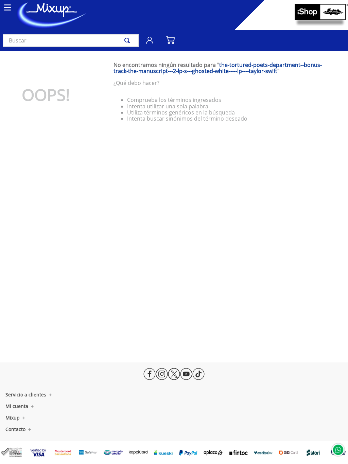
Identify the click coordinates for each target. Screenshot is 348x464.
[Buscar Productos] (128, 40)
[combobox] (71, 40)
